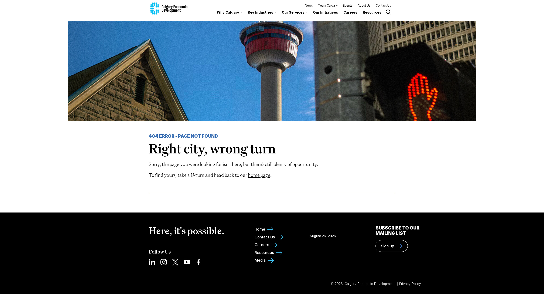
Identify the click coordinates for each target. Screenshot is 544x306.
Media (260, 260)
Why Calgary (228, 12)
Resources (372, 12)
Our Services (293, 12)
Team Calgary (328, 5)
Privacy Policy (410, 284)
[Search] (388, 12)
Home (260, 229)
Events (347, 5)
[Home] (169, 8)
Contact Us (383, 5)
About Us (364, 5)
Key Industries (260, 12)
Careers (350, 12)
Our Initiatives (325, 12)
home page (259, 175)
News (309, 5)
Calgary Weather (322, 226)
